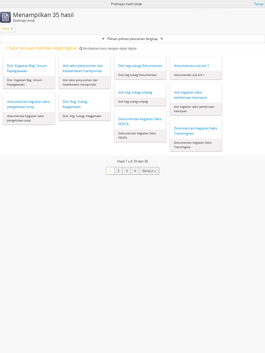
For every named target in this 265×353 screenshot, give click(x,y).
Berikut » (149, 170)
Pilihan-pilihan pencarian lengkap (132, 38)
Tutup (258, 4)
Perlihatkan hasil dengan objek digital (109, 48)
